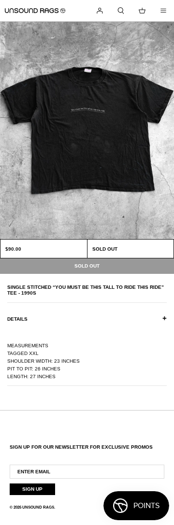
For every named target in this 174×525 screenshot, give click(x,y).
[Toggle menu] (163, 10)
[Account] (99, 10)
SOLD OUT (104, 249)
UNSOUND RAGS (38, 507)
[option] (87, 130)
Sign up (32, 489)
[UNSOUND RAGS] (35, 10)
